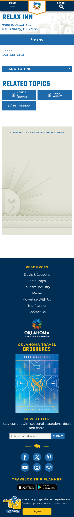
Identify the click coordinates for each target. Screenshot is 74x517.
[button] (12, 5)
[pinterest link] (49, 457)
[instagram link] (37, 467)
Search (61, 3)
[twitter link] (37, 457)
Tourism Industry (37, 287)
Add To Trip (19, 69)
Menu (12, 3)
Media (37, 293)
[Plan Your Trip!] (12, 504)
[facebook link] (25, 457)
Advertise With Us (37, 299)
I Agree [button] (37, 511)
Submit (58, 436)
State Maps (37, 281)
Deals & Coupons (37, 275)
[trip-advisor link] (49, 467)
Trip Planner (37, 306)
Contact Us (37, 312)
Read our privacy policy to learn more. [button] (45, 503)
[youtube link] (25, 467)
